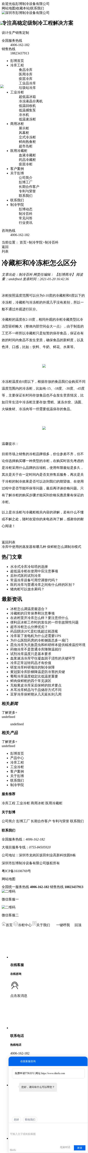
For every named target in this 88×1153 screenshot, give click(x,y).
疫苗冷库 (25, 79)
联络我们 (30, 1119)
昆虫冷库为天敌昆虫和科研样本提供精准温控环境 (47, 645)
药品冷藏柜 (27, 160)
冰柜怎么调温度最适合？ (29, 609)
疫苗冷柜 (25, 164)
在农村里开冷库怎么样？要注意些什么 (39, 618)
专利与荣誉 (27, 191)
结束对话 (65, 1147)
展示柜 (24, 128)
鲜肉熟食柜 (27, 142)
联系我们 (37, 8)
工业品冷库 (27, 83)
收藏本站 (23, 8)
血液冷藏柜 (27, 155)
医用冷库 (25, 74)
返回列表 (8, 542)
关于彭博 (17, 173)
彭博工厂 (25, 182)
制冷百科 (25, 213)
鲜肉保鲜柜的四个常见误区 (30, 681)
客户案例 (17, 168)
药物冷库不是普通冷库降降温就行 (36, 649)
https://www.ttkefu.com (53, 1073)
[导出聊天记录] (84, 1127)
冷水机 (24, 115)
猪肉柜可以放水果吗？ (27, 589)
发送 (79, 1147)
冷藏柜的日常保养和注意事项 (32, 613)
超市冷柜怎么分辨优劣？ (29, 627)
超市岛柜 (25, 146)
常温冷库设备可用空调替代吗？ (34, 580)
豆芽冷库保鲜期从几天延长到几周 (36, 694)
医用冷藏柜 (18, 151)
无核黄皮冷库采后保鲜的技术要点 (36, 685)
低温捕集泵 (27, 110)
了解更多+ (9, 712)
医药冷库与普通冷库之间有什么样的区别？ (42, 584)
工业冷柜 (17, 92)
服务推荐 (8, 794)
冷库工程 (17, 65)
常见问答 (25, 218)
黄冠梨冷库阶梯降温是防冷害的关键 (37, 672)
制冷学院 (17, 204)
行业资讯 (25, 222)
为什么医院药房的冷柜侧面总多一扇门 (39, 640)
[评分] (18, 1128)
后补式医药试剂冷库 (25, 575)
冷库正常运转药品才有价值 (30, 663)
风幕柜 (24, 133)
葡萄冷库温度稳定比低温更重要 (34, 676)
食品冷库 (25, 70)
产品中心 (17, 758)
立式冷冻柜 (27, 137)
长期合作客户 (29, 186)
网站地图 (8, 8)
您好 (16, 1119)
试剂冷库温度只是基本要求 (30, 654)
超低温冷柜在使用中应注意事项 (34, 571)
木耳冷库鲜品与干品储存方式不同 (36, 690)
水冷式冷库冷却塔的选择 (29, 566)
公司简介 (25, 177)
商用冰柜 (17, 124)
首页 (23, 242)
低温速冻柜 (27, 119)
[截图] (29, 1127)
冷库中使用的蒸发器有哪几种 (24, 547)
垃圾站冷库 (27, 88)
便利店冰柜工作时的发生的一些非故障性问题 (44, 622)
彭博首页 (17, 61)
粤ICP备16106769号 (16, 871)
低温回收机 (27, 106)
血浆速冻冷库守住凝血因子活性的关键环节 (42, 658)
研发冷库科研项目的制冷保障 (32, 667)
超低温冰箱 (27, 97)
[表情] (12, 1127)
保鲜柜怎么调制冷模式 (64, 547)
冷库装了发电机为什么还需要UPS (35, 636)
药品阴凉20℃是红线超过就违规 (34, 631)
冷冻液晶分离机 (31, 101)
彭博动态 (25, 209)
